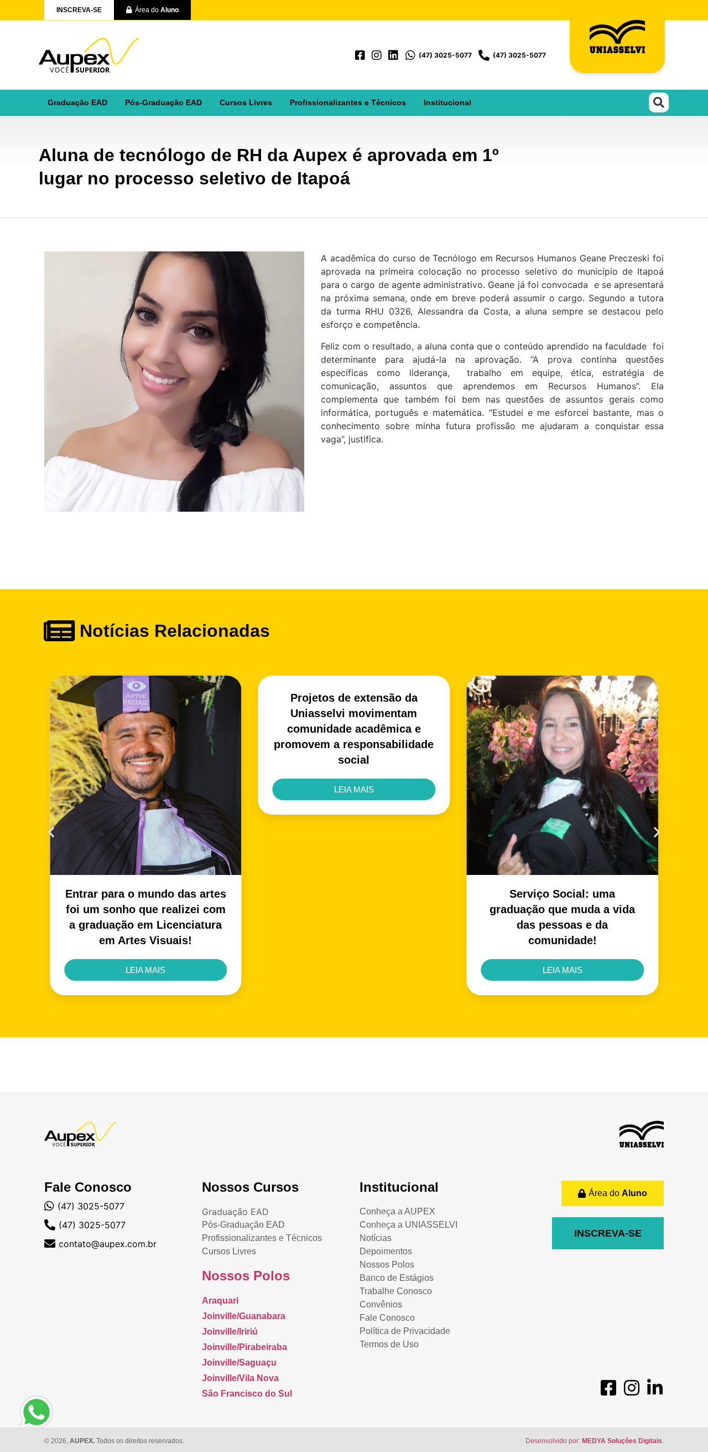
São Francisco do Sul (247, 1393)
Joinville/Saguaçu (239, 1362)
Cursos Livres (246, 102)
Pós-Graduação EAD (163, 102)
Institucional (447, 102)
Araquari (220, 1300)
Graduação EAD (77, 102)
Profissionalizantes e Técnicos (348, 102)
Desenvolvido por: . (594, 1441)
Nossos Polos (246, 1275)
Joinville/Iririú (230, 1331)
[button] (659, 102)
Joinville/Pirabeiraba (244, 1347)
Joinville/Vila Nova (240, 1378)
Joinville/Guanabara (243, 1316)
